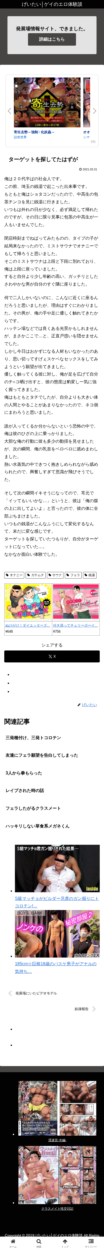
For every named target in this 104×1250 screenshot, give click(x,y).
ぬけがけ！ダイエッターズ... (27, 625)
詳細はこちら (52, 39)
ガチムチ (37, 575)
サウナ (57, 575)
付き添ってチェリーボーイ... (75, 625)
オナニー (16, 575)
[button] (93, 868)
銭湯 (92, 575)
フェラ (75, 575)
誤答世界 (20, 137)
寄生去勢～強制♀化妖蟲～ (34, 131)
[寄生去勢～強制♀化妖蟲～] (47, 103)
